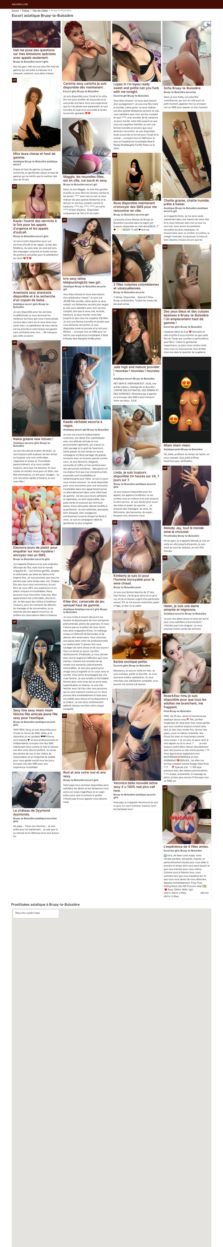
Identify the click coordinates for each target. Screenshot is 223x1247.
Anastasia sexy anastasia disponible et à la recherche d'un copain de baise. (34, 296)
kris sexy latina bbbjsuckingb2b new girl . (82, 280)
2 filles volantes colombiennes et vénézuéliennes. (136, 286)
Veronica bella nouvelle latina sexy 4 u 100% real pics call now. (135, 786)
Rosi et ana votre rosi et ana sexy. (84, 774)
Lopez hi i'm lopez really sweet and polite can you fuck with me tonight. (136, 88)
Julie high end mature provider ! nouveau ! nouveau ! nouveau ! (136, 370)
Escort (15, 10)
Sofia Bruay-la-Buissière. (182, 88)
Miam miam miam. (177, 445)
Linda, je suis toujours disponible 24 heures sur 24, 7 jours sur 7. (136, 476)
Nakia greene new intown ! (33, 439)
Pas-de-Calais (40, 10)
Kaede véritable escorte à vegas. (82, 423)
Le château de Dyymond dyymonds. (31, 812)
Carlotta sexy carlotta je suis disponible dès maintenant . (84, 85)
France (25, 10)
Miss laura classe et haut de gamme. (34, 155)
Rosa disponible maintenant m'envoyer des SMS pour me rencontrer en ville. (135, 206)
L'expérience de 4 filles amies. (186, 846)
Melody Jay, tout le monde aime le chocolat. (184, 530)
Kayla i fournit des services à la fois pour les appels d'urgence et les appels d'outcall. (35, 226)
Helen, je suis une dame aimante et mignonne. (181, 608)
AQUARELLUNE (20, 4)
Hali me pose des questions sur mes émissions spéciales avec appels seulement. (34, 54)
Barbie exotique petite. (130, 662)
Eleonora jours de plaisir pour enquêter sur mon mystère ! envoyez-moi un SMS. (35, 551)
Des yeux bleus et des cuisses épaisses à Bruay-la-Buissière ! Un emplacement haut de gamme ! (186, 317)
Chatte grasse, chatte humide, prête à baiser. (187, 202)
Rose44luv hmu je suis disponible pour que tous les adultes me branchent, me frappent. (185, 701)
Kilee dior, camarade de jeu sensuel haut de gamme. (83, 603)
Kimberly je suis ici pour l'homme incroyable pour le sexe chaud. (133, 579)
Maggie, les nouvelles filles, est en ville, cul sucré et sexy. (85, 178)
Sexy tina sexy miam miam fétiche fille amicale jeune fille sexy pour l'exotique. (35, 714)
